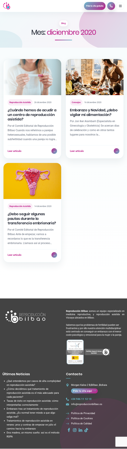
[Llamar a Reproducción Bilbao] (111, 6)
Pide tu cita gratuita (94, 6)
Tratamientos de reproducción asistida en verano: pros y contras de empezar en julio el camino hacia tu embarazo (31, 424)
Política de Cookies (82, 418)
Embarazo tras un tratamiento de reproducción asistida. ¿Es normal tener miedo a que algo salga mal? (32, 412)
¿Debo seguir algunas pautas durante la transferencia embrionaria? (32, 218)
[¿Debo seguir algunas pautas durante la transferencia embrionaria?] (32, 181)
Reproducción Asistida (20, 102)
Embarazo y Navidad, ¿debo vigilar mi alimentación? (93, 112)
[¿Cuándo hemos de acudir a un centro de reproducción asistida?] (32, 77)
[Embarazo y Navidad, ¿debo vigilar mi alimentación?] (95, 77)
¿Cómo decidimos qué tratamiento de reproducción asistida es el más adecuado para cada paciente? (33, 392)
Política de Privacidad (83, 413)
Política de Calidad (81, 423)
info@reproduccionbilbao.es (86, 404)
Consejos (76, 102)
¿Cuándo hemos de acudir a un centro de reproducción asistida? (32, 115)
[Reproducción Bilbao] (6, 6)
